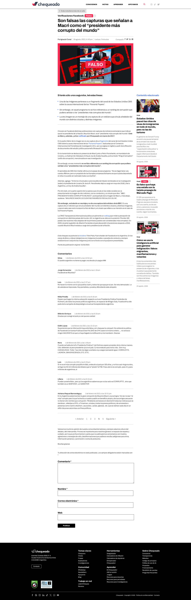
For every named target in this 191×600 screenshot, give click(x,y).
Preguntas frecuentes (149, 573)
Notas (105, 4)
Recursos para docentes (115, 577)
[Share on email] (132, 39)
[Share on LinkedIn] (130, 39)
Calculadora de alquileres (115, 558)
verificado (82, 136)
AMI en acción (112, 572)
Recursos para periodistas (116, 579)
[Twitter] (51, 595)
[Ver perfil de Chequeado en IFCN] (34, 584)
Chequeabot (111, 563)
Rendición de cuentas (149, 570)
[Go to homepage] (49, 4)
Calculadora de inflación (115, 556)
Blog (79, 577)
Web (60, 512)
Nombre (62, 489)
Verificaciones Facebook (70, 16)
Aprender (118, 4)
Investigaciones (83, 563)
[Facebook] (33, 595)
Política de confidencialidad (144, 595)
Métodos (145, 558)
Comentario (64, 461)
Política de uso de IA (149, 563)
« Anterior (79, 419)
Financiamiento (147, 568)
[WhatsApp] (55, 595)
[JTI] (46, 584)
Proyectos (145, 565)
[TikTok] (48, 595)
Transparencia (147, 556)
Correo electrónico (68, 501)
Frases (80, 558)
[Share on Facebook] (125, 39)
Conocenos (91, 4)
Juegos (109, 575)
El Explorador (111, 561)
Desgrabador (111, 553)
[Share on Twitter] (127, 39)
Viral (138, 115)
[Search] (144, 4)
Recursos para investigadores (117, 582)
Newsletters (82, 572)
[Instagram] (40, 595)
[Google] (37, 595)
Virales (80, 556)
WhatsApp (81, 570)
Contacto (36, 566)
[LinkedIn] (44, 595)
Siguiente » (111, 419)
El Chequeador (112, 570)
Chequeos (81, 553)
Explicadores (82, 561)
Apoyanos (133, 4)
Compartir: (120, 39)
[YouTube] (58, 595)
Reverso (81, 586)
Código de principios (149, 561)
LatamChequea (83, 584)
